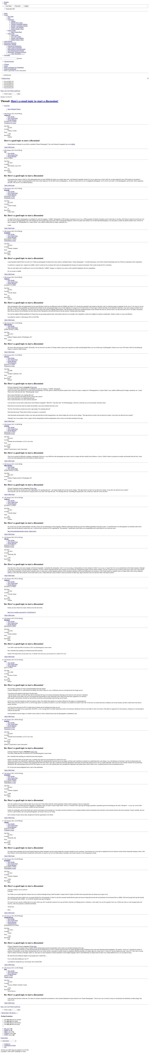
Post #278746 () (9, 86)
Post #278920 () (9, 83)
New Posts (10, 16)
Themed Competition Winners (19, 24)
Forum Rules (4, 1038)
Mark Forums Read (16, 32)
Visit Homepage (12, 363)
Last (15, 91)
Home (6, 13)
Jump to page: (8, 94)
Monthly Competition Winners (19, 26)
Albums (13, 21)
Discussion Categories (10, 43)
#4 (21, 231)
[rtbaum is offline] (9, 546)
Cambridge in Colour (10, 1045)
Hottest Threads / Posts (17, 29)
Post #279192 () (9, 84)
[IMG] (6, 1032)
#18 (22, 859)
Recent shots (5, 1013)
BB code (6, 1029)
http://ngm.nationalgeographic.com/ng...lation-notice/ (22, 531)
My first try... (13, 1013)
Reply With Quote (9, 147)
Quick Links (11, 33)
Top (5, 1047)
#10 (22, 497)
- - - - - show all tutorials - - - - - (16, 54)
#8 (21, 424)
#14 (22, 659)
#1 (21, 113)
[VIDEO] (6, 1033)
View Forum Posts (13, 118)
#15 (22, 719)
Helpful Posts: (6, 78)
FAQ (9, 18)
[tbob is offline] (8, 977)
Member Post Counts (17, 22)
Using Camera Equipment (15, 47)
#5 (21, 277)
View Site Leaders (16, 36)
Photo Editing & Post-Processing (16, 49)
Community (11, 19)
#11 (22, 537)
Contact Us (7, 1044)
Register (6, 2)
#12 (22, 578)
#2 (21, 150)
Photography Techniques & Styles (17, 52)
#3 (21, 188)
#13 (22, 618)
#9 (21, 464)
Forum (6, 15)
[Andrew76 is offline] (10, 123)
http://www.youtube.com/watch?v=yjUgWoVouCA (22, 612)
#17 (22, 821)
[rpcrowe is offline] (9, 366)
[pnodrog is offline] (9, 433)
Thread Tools (7, 105)
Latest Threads (8, 41)
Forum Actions (12, 30)
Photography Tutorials (10, 44)
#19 (22, 916)
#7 (21, 355)
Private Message (12, 120)
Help (5, 3)
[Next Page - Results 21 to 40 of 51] (12, 91)
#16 (22, 773)
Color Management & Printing (16, 50)
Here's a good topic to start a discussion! (34, 101)
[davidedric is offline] (10, 240)
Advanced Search (9, 61)
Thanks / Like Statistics (17, 27)
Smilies (6, 1030)
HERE (73, 144)
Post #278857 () (9, 81)
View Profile (11, 116)
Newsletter (7, 55)
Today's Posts (14, 35)
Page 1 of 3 (4, 91)
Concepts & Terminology (14, 46)
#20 (22, 968)
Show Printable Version (14, 109)
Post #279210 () (9, 87)
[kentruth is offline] (9, 198)
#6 (21, 323)
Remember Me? (10, 9)
